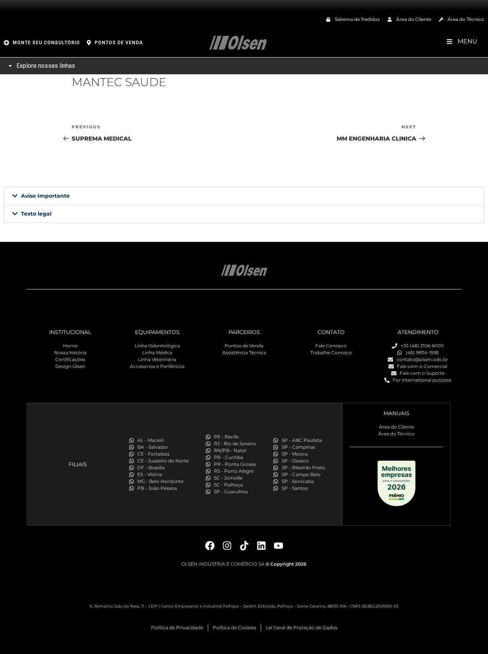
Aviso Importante (45, 195)
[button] (244, 196)
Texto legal (36, 213)
